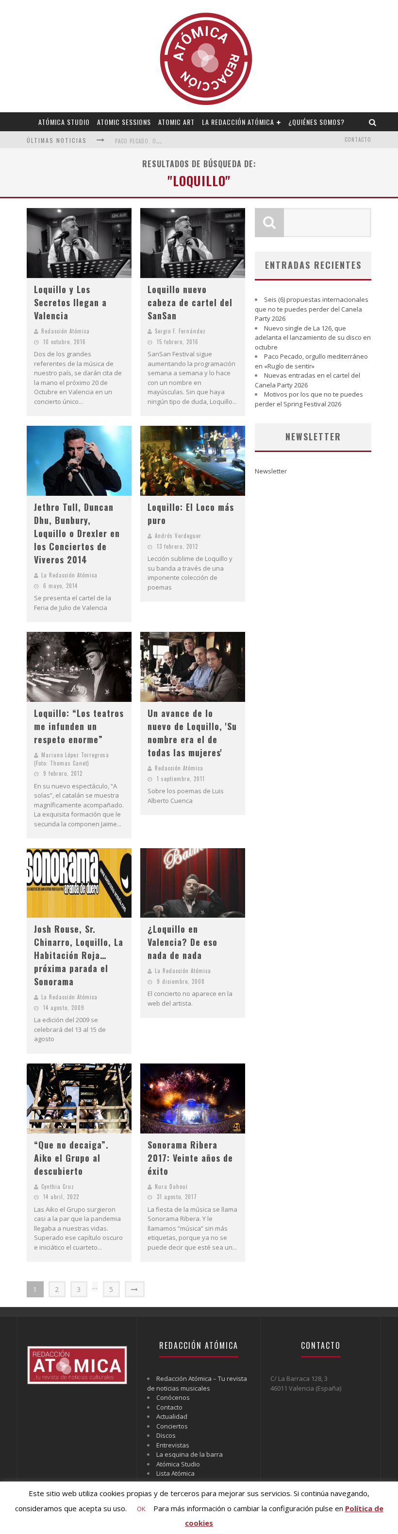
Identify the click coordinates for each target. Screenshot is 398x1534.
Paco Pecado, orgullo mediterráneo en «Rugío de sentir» (311, 361)
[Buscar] (373, 121)
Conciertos (172, 1426)
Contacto (358, 139)
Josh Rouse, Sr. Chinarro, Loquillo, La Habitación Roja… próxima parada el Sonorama (78, 955)
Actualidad (171, 1416)
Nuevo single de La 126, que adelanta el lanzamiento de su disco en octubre (313, 337)
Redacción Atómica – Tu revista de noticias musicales (197, 1383)
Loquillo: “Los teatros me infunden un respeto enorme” (79, 726)
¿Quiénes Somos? (316, 122)
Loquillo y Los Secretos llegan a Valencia (70, 302)
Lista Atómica (175, 1473)
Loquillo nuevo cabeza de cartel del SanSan (190, 302)
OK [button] (141, 1508)
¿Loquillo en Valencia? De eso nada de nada (182, 942)
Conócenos (173, 1397)
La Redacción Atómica (238, 122)
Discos (166, 1435)
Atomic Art (176, 122)
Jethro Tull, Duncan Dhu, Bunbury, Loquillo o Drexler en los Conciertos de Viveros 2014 (77, 533)
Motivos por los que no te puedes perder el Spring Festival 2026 (309, 399)
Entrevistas (172, 1445)
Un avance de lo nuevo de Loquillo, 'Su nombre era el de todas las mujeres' (192, 733)
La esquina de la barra (189, 1454)
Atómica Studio (64, 122)
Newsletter (271, 471)
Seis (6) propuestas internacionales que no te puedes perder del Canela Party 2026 (311, 309)
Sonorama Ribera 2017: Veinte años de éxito (190, 1157)
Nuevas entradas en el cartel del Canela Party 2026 (307, 380)
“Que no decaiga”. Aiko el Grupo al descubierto (71, 1157)
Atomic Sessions (124, 122)
